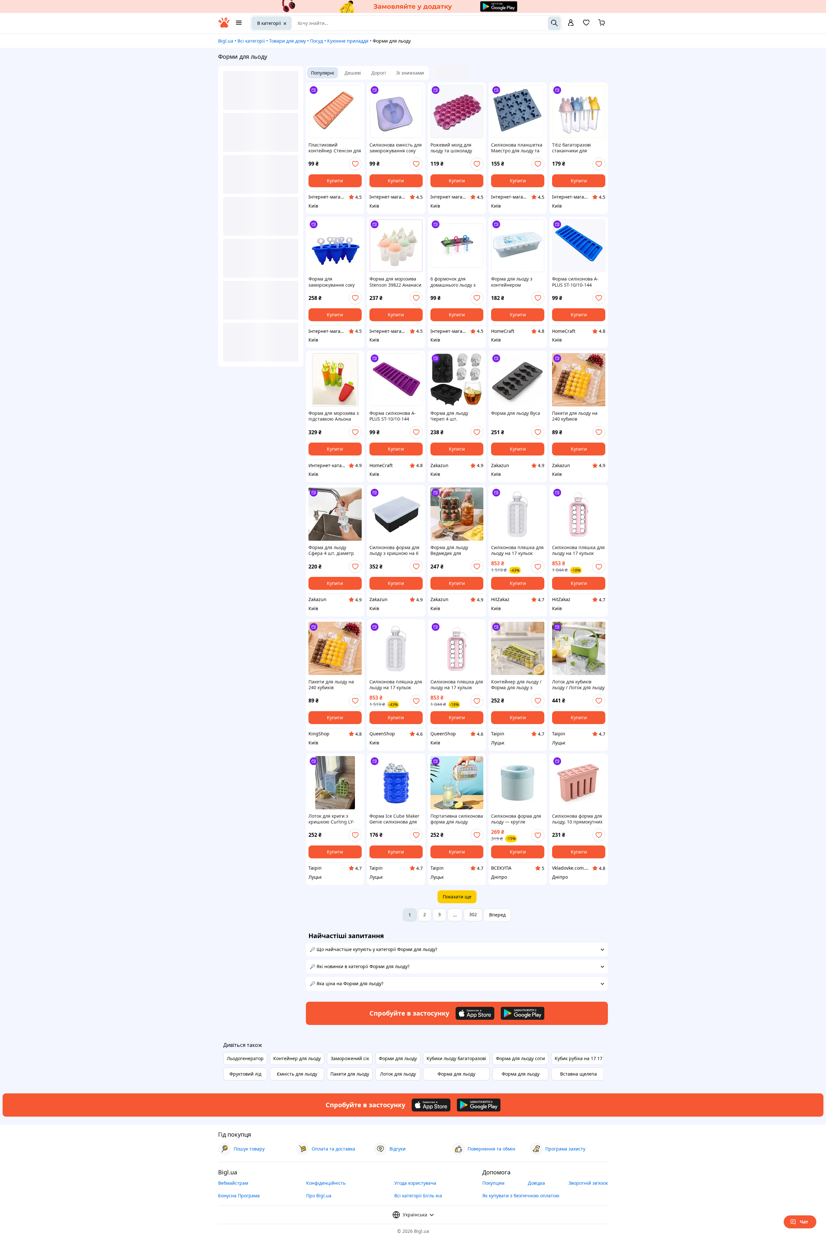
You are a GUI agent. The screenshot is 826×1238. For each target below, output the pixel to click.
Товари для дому (287, 41)
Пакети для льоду (349, 1074)
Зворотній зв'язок (588, 1183)
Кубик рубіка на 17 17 (578, 1058)
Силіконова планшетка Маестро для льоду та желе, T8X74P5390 (516, 148)
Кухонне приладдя (347, 41)
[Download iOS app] (475, 1013)
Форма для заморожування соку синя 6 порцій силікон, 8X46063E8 (333, 282)
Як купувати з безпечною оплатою (520, 1195)
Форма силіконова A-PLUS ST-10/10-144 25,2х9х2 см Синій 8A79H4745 (575, 282)
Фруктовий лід (245, 1074)
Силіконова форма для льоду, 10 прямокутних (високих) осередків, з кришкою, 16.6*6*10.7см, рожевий (577, 819)
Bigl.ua (225, 41)
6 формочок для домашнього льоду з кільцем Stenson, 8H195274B (453, 282)
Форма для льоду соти (520, 1058)
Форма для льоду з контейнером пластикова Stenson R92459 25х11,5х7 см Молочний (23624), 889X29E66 (513, 282)
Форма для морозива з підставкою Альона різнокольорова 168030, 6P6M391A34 (333, 416)
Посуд (316, 41)
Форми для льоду (398, 1058)
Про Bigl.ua (318, 1195)
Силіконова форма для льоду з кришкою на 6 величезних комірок (394, 550)
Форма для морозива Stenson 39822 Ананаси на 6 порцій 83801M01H (395, 282)
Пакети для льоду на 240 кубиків (575, 416)
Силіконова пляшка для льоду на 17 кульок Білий (517, 550)
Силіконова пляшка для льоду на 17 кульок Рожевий (578, 550)
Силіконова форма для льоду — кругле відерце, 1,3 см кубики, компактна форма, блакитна (516, 819)
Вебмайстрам (233, 1183)
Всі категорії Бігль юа (418, 1195)
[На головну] (224, 26)
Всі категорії (251, 41)
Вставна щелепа (578, 1074)
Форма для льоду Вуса (515, 413)
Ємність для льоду (297, 1074)
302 (473, 914)
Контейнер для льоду (297, 1058)
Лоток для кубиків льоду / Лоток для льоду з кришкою (578, 685)
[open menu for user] (570, 23)
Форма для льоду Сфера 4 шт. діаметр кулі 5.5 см (331, 550)
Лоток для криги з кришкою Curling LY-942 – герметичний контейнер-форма (331, 819)
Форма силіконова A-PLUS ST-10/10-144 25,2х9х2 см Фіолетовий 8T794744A (395, 416)
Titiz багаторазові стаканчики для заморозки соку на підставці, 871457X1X (575, 148)
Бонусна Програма (239, 1195)
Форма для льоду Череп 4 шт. (449, 416)
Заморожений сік (350, 1058)
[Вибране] (586, 25)
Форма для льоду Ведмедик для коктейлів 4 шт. (449, 550)
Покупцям (493, 1183)
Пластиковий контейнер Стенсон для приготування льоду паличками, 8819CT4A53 (334, 148)
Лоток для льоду (398, 1074)
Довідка (536, 1183)
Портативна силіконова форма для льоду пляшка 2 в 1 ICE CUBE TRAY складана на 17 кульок (456, 819)
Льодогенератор (245, 1058)
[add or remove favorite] (355, 164)
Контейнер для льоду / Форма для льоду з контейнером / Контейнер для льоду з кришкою (516, 685)
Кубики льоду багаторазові (456, 1058)
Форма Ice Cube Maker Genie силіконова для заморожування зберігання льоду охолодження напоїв (394, 819)
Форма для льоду (456, 1074)
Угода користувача (415, 1183)
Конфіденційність (326, 1183)
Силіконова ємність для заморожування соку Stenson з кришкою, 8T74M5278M (395, 148)
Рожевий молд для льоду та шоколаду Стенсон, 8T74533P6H (454, 148)
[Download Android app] (522, 1013)
